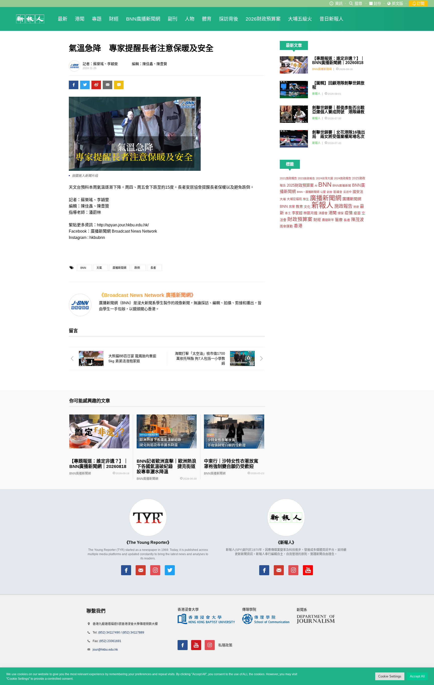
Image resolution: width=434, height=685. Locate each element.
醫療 (339, 220)
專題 (96, 19)
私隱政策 (225, 645)
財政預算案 (299, 219)
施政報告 (343, 206)
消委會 (323, 213)
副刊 (172, 19)
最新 (62, 19)
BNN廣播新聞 (342, 185)
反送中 (347, 191)
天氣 (99, 267)
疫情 (349, 212)
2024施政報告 (342, 178)
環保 (341, 213)
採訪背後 (228, 19)
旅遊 (356, 206)
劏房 (329, 191)
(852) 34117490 (109, 632)
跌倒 (137, 267)
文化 (307, 206)
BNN (83, 267)
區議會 (337, 191)
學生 (306, 199)
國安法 (358, 192)
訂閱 (420, 3)
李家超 (297, 213)
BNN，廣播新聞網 (308, 191)
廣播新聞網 (119, 267)
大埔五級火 (300, 19)
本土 (288, 213)
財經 (114, 19)
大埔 (283, 199)
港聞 (79, 19)
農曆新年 (328, 220)
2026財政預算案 (263, 19)
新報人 (316, 93)
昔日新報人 (331, 19)
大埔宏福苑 (294, 199)
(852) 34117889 (133, 632)
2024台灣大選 (324, 178)
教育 (299, 206)
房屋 (292, 206)
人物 (189, 19)
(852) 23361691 (110, 641)
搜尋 (358, 3)
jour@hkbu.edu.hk (105, 649)
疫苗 (357, 213)
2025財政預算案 (300, 185)
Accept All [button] (417, 676)
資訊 (339, 3)
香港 (298, 226)
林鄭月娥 (310, 213)
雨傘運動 (286, 226)
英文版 (397, 3)
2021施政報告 (288, 178)
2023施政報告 (306, 178)
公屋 (323, 191)
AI (316, 185)
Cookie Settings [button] (389, 676)
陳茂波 (357, 219)
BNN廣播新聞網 (143, 19)
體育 (206, 19)
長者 (153, 267)
